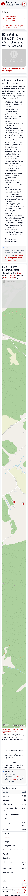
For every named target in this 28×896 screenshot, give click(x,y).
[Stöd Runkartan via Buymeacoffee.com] (24, 4)
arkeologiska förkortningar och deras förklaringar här (14, 257)
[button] (14, 502)
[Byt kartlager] (23, 503)
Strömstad (12, 779)
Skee (19, 273)
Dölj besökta (16, 889)
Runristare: (7, 837)
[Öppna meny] (25, 884)
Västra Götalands (9, 278)
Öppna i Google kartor (12, 729)
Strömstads (12, 275)
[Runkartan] (3, 4)
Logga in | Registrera (18, 892)
